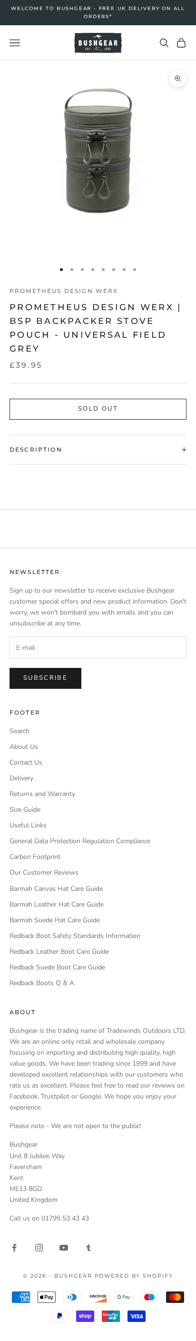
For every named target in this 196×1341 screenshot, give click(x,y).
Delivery (21, 778)
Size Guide (25, 809)
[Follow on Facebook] (14, 1247)
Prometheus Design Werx (64, 290)
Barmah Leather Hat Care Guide (57, 904)
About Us (24, 746)
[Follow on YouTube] (64, 1247)
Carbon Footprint (35, 856)
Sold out (98, 408)
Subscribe (45, 678)
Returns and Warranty (42, 793)
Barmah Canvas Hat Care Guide (56, 888)
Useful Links (28, 825)
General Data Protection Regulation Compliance (80, 841)
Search (19, 731)
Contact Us (26, 762)
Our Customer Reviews (44, 872)
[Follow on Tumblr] (88, 1247)
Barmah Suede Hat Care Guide (55, 920)
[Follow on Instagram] (39, 1247)
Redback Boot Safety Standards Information (75, 935)
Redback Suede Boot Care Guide (57, 967)
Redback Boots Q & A (42, 983)
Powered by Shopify (134, 1275)
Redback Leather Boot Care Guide (59, 951)
